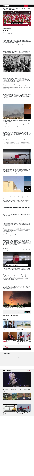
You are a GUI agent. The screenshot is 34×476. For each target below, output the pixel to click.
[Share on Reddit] (7, 30)
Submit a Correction (7, 315)
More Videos (28, 370)
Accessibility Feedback (15, 315)
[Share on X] (3, 30)
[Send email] (9, 30)
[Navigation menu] (30, 6)
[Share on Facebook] (5, 30)
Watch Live (26, 5)
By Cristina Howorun (6, 32)
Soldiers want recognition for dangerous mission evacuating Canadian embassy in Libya (16, 9)
